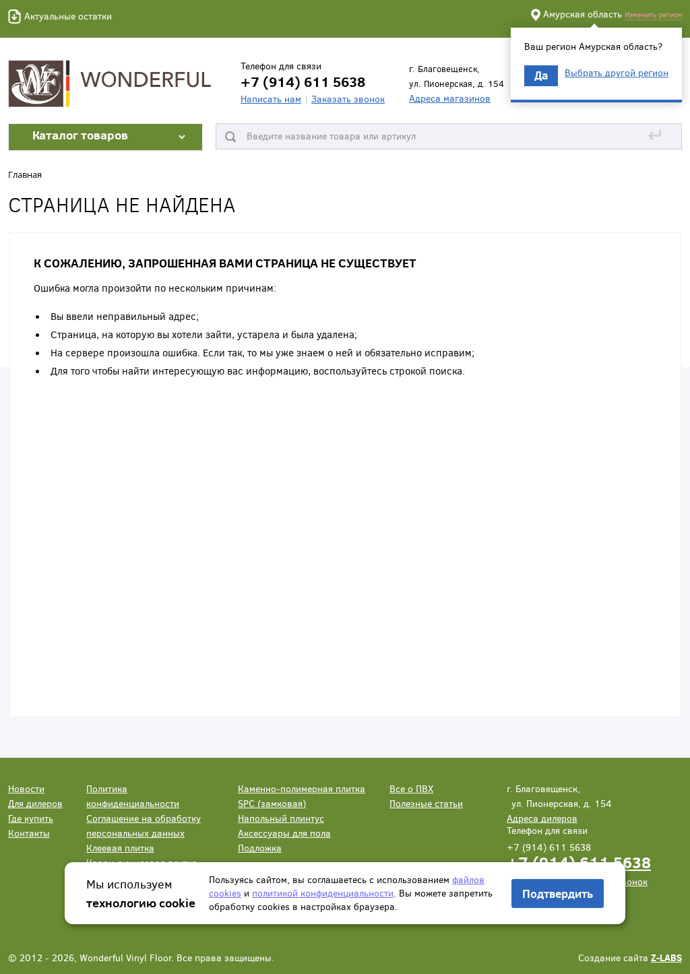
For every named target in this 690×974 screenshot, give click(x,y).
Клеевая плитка (120, 847)
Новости (26, 788)
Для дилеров (35, 803)
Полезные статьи (426, 803)
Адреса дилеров (542, 818)
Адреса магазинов (450, 98)
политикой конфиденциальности (323, 892)
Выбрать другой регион (616, 72)
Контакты (29, 832)
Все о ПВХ (411, 788)
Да (541, 75)
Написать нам (271, 98)
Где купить (30, 818)
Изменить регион (653, 14)
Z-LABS (666, 957)
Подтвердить (557, 893)
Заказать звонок (348, 98)
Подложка (260, 847)
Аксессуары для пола (284, 832)
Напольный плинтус (281, 818)
